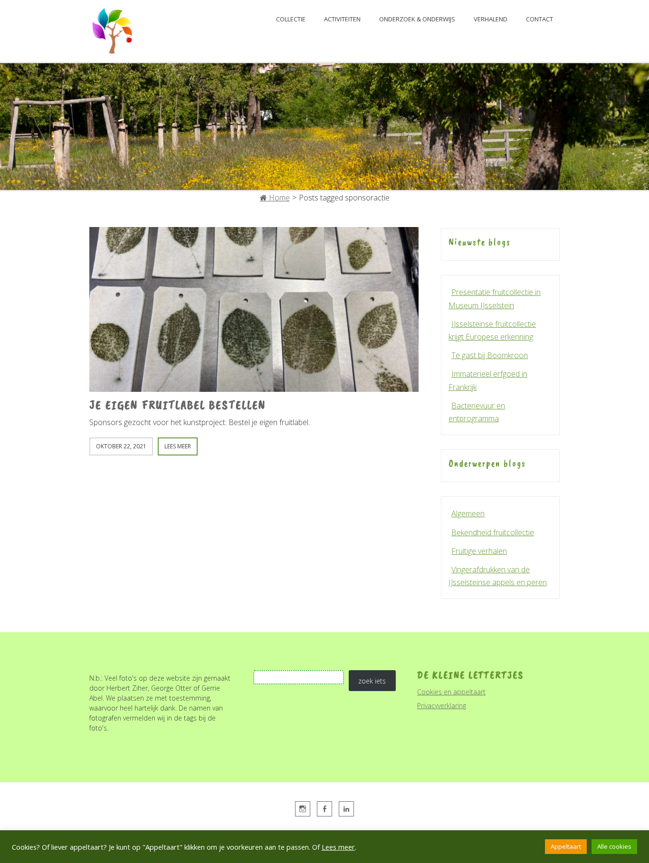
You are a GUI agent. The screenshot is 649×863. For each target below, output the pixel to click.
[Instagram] (302, 808)
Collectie (290, 19)
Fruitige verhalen (479, 551)
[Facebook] (324, 808)
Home (278, 197)
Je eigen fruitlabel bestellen (177, 405)
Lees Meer (177, 446)
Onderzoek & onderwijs (417, 19)
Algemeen (468, 513)
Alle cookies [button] (614, 846)
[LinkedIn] (346, 808)
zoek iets (372, 680)
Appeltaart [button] (566, 846)
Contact (539, 19)
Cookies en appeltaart (451, 691)
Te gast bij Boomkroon (489, 355)
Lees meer (338, 847)
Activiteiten (342, 19)
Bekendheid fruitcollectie (492, 532)
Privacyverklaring (441, 705)
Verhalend (490, 19)
